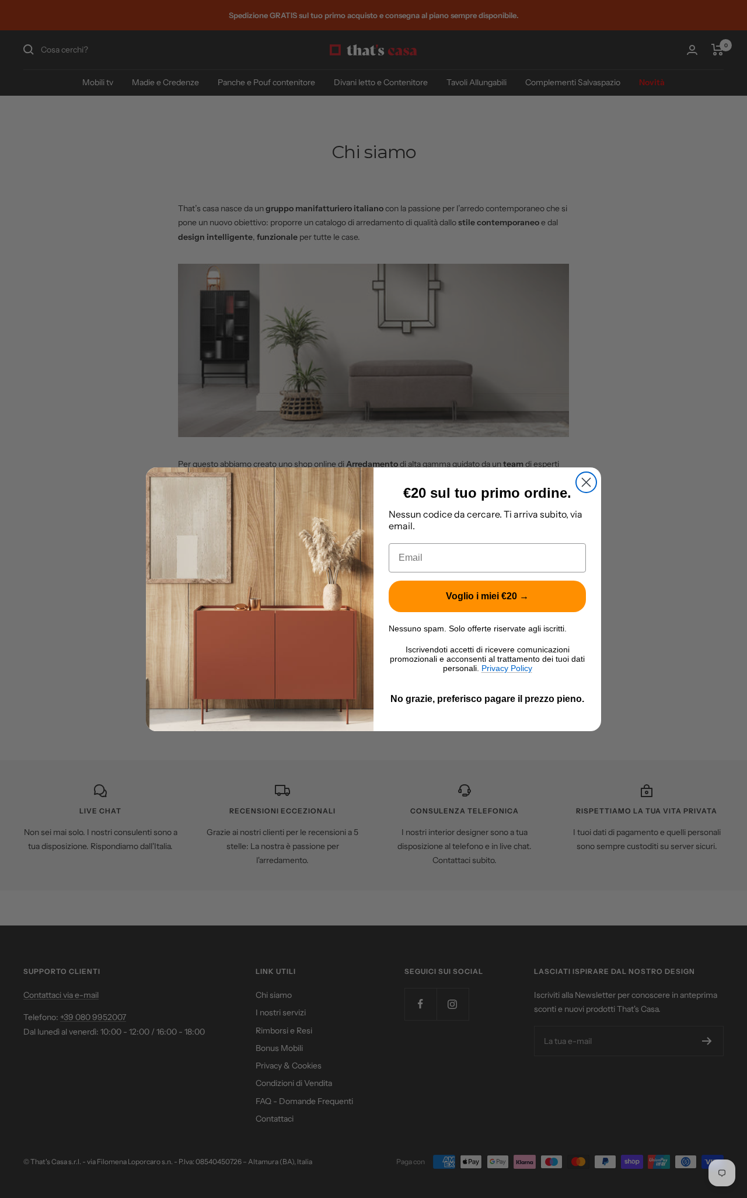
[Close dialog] (586, 482)
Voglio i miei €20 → (487, 596)
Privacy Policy (506, 668)
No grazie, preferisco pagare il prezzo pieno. (487, 699)
